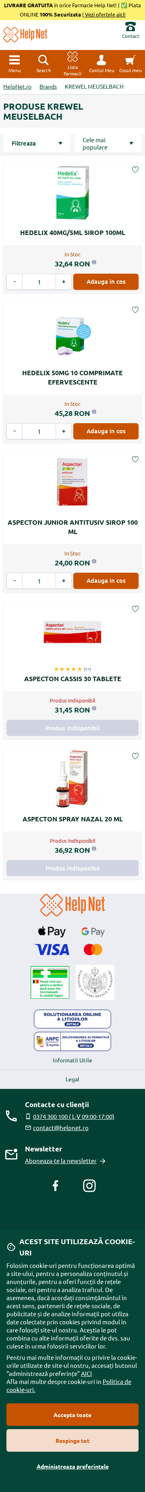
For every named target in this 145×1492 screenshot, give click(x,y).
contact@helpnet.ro (61, 1127)
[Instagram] (89, 1185)
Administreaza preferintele (73, 1466)
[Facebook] (55, 1185)
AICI (86, 1373)
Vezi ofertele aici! (105, 14)
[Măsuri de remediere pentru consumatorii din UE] (72, 1019)
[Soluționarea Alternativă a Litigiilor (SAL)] (72, 1041)
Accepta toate (72, 1414)
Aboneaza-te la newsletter (61, 1160)
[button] (101, 64)
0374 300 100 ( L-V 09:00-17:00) (73, 1116)
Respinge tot (72, 1440)
